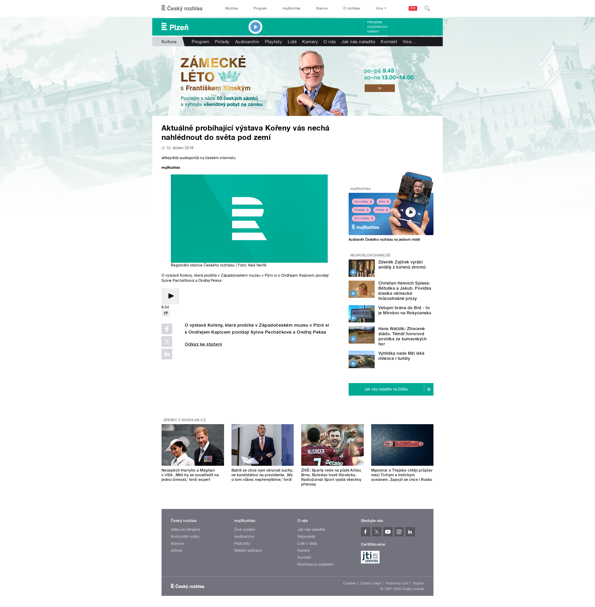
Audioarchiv (377, 27)
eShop (176, 550)
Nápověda (306, 536)
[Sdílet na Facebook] (167, 329)
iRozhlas (231, 8)
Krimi (382, 201)
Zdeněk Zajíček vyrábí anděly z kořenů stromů (402, 264)
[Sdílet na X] (167, 341)
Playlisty (273, 41)
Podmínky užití (397, 583)
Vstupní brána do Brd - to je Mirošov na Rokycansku (404, 310)
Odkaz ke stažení (203, 344)
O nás (330, 41)
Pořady (222, 41)
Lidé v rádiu (307, 543)
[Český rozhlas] (182, 8)
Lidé (292, 41)
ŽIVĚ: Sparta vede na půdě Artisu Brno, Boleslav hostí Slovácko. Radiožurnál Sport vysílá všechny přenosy (331, 477)
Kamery (373, 31)
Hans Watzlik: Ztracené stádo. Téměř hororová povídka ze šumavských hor (402, 336)
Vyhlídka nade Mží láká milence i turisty (401, 356)
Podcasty (242, 543)
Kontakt (389, 41)
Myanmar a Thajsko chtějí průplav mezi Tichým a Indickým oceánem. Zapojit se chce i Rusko (402, 475)
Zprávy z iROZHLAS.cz (184, 420)
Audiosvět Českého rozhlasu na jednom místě (384, 239)
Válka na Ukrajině (185, 529)
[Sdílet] (166, 313)
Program (260, 8)
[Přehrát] (170, 296)
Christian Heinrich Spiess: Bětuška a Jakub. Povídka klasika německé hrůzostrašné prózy (404, 291)
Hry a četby (361, 201)
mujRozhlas (292, 8)
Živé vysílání (362, 218)
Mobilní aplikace (248, 550)
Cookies (349, 583)
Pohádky (359, 210)
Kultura (169, 41)
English (418, 583)
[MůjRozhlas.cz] (171, 168)
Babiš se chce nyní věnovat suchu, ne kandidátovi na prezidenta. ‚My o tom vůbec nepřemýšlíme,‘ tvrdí (262, 475)
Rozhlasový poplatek (315, 564)
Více (409, 41)
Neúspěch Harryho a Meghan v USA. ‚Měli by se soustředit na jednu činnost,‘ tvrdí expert (190, 475)
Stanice (322, 8)
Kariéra (304, 550)
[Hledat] (427, 8)
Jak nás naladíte (358, 41)
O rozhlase (351, 8)
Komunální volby (185, 536)
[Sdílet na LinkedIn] (167, 354)
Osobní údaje (370, 583)
